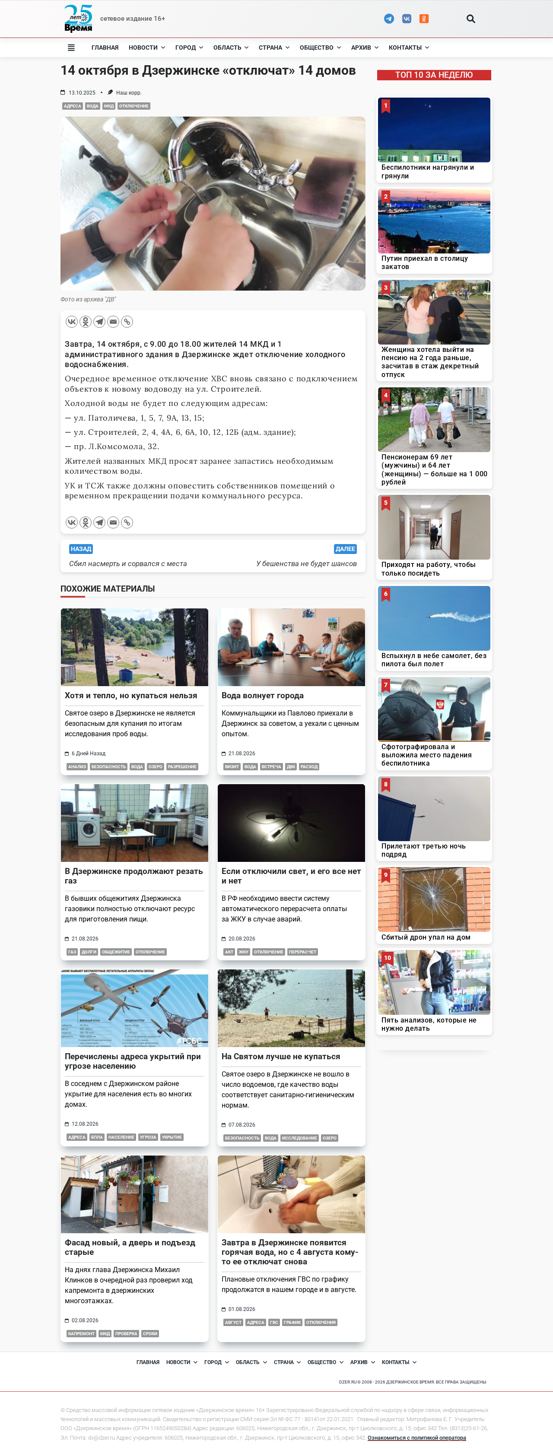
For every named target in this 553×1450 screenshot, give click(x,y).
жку (243, 952)
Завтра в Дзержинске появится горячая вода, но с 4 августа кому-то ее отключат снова (290, 1252)
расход (309, 766)
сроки (150, 1333)
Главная (105, 47)
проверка (126, 1333)
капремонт (81, 1333)
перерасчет (302, 952)
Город (185, 47)
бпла (97, 1137)
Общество (317, 47)
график (292, 1322)
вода (93, 106)
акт (229, 952)
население (121, 1137)
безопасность (109, 766)
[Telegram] (99, 322)
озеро (155, 766)
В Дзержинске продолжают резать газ (134, 876)
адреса (72, 106)
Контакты (405, 47)
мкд (109, 106)
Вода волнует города (263, 695)
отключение (134, 106)
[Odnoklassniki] (85, 322)
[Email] (113, 322)
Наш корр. (129, 93)
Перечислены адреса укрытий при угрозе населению (133, 1061)
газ (72, 952)
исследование (299, 1138)
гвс (274, 1322)
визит (232, 766)
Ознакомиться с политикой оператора (417, 1437)
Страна (270, 47)
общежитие (116, 952)
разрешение (182, 766)
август (233, 1322)
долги (89, 952)
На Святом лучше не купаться (281, 1056)
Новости (143, 47)
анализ (77, 766)
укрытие (172, 1137)
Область (227, 47)
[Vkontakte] (72, 322)
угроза (148, 1137)
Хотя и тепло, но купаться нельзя (131, 695)
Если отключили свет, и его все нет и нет (291, 876)
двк (291, 766)
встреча (271, 766)
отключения (321, 1322)
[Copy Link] (127, 322)
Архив (361, 47)
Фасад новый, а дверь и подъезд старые (130, 1247)
